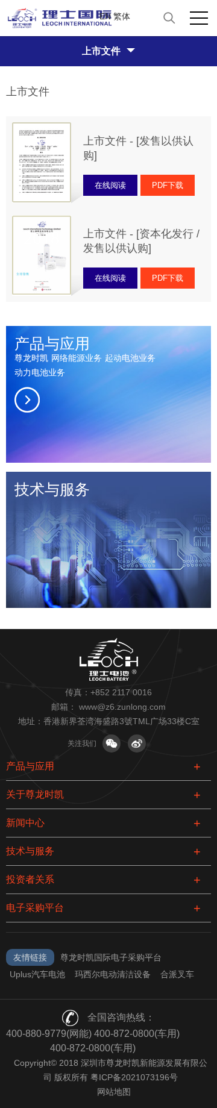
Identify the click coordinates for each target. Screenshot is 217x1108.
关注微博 (137, 743)
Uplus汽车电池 (37, 974)
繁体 (121, 16)
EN (105, 16)
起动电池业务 (130, 358)
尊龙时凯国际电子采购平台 (111, 957)
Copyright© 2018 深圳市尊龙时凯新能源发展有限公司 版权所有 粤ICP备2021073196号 (110, 1070)
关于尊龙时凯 (35, 794)
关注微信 (111, 743)
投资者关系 (30, 879)
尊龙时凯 (31, 358)
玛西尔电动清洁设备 (113, 974)
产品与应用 (30, 766)
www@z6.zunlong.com (122, 707)
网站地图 (114, 1092)
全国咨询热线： (121, 1017)
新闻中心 (25, 823)
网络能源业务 (76, 358)
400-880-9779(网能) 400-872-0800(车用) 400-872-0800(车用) (93, 1040)
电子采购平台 (35, 908)
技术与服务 (30, 851)
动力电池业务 (39, 372)
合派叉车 (177, 974)
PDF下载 (167, 185)
